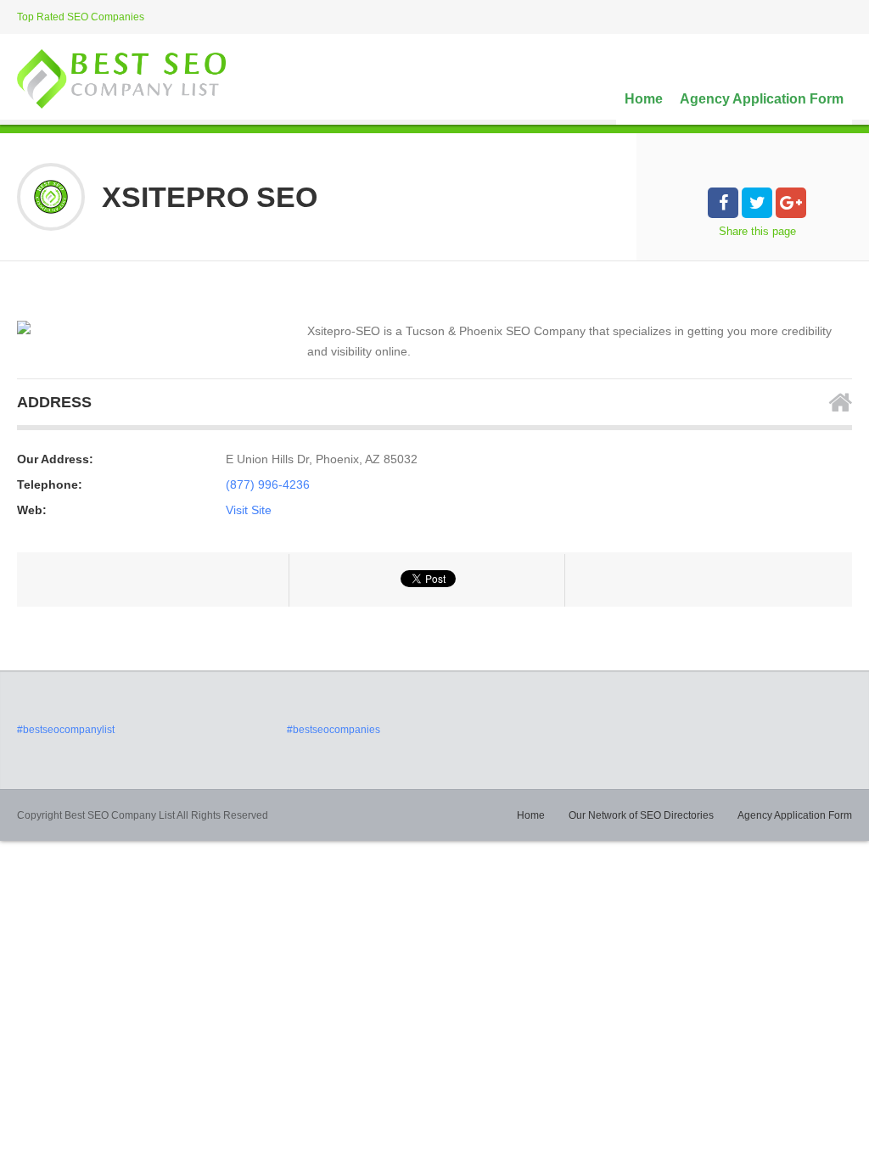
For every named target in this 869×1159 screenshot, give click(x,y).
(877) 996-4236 (268, 484)
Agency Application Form (762, 99)
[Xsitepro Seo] (24, 327)
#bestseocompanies (333, 730)
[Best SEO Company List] (121, 79)
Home (644, 99)
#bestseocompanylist (66, 730)
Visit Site (249, 510)
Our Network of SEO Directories (641, 815)
